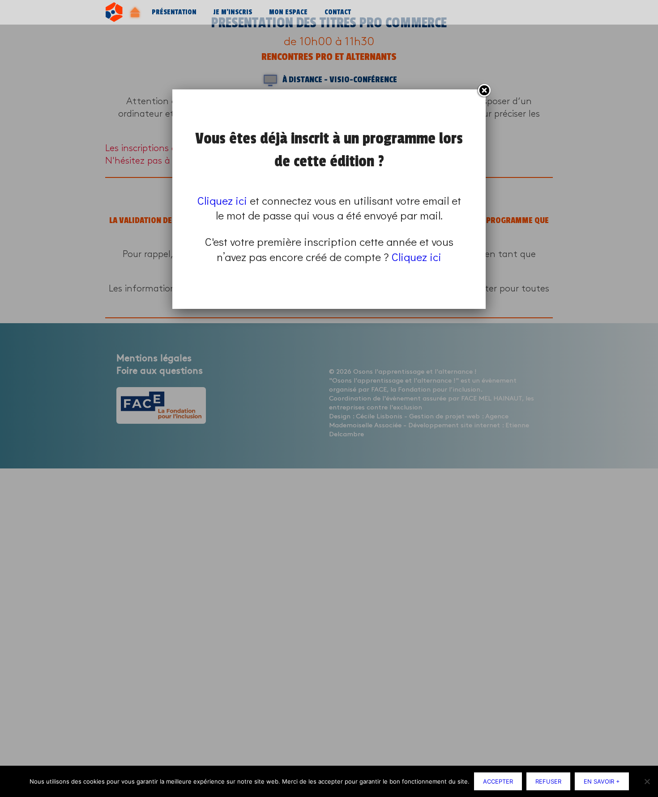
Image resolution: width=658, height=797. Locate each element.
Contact (338, 12)
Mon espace (288, 12)
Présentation (174, 12)
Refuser (548, 781)
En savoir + (602, 781)
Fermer (483, 90)
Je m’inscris (233, 12)
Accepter (498, 781)
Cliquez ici (222, 200)
